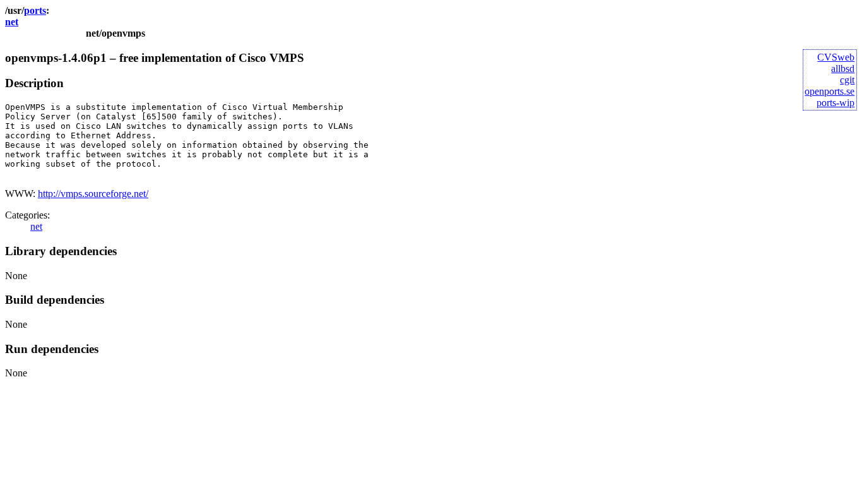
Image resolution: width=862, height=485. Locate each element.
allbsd (842, 68)
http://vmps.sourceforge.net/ (93, 193)
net (11, 21)
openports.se (829, 91)
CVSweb (835, 57)
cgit (847, 80)
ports (35, 10)
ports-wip (835, 102)
